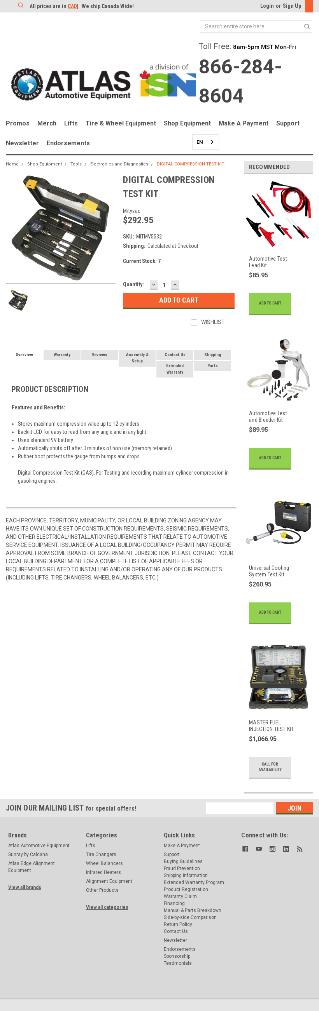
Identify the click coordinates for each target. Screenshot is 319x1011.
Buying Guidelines (183, 861)
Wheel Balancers (104, 863)
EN (199, 142)
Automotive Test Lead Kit (268, 262)
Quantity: (133, 284)
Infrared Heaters (103, 872)
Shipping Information (186, 875)
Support (288, 123)
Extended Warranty (175, 369)
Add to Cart (270, 303)
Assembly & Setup (137, 358)
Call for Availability (270, 767)
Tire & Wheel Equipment (121, 123)
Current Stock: (142, 261)
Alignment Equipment (109, 881)
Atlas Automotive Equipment (39, 845)
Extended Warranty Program (194, 882)
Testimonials (178, 963)
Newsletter (22, 143)
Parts (212, 365)
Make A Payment (243, 123)
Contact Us (175, 354)
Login (267, 6)
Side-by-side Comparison (190, 917)
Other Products (102, 890)
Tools (76, 164)
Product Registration (186, 889)
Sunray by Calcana (28, 854)
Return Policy (178, 924)
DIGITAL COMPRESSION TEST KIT (190, 164)
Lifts (71, 123)
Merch (46, 123)
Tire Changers (101, 854)
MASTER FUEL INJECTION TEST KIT (271, 726)
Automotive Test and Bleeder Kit (268, 416)
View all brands (24, 887)
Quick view (272, 243)
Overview (24, 354)
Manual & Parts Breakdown (192, 910)
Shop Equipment (187, 123)
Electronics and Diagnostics (119, 164)
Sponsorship (177, 956)
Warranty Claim (180, 896)
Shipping (212, 354)
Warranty (62, 354)
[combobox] (205, 142)
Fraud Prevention (182, 868)
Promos (18, 123)
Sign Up (292, 6)
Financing (174, 903)
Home (12, 164)
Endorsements (68, 143)
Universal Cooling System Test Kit (269, 571)
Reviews (99, 354)
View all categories (107, 907)
